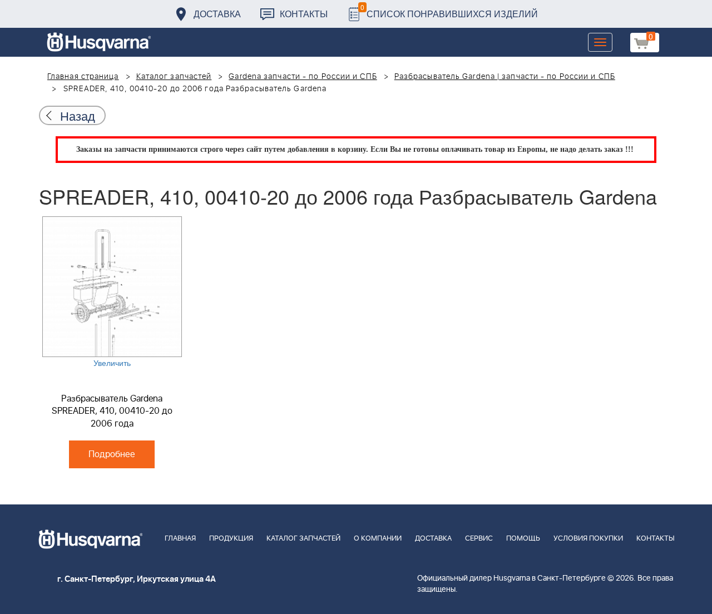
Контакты (304, 13)
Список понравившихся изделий (449, 10)
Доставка (217, 13)
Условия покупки (588, 538)
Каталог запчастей (174, 76)
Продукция (231, 538)
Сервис (479, 538)
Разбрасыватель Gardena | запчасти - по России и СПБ (504, 76)
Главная (180, 538)
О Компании (378, 538)
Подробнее (111, 454)
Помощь (523, 538)
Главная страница (83, 76)
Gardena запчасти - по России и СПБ (303, 76)
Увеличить (112, 362)
